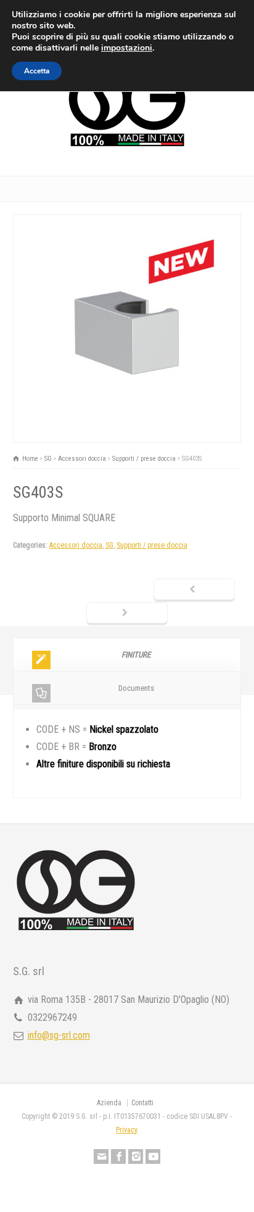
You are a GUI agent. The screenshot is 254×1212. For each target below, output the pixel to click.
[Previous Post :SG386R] (194, 590)
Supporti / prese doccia (152, 545)
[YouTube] (152, 1156)
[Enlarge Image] (127, 223)
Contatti (142, 1103)
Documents (136, 688)
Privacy (126, 1130)
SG (109, 545)
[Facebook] (118, 1156)
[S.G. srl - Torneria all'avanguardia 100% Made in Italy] (127, 148)
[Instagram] (135, 1156)
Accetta (36, 71)
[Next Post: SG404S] (127, 613)
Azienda (109, 1103)
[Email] (101, 1156)
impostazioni (126, 48)
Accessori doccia (75, 545)
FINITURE (135, 654)
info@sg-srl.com (59, 1035)
